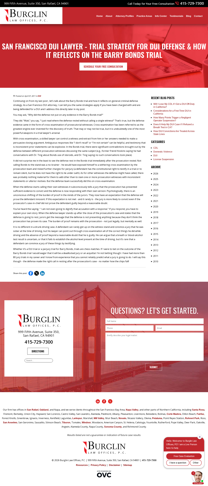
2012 (154, 250)
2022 (154, 195)
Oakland (44, 410)
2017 (154, 223)
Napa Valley (132, 410)
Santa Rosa (198, 410)
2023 (154, 190)
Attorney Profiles (125, 16)
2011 (154, 256)
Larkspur (77, 418)
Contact (198, 16)
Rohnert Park (192, 418)
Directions (38, 351)
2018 (154, 217)
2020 (154, 206)
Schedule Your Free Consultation (103, 66)
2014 (154, 239)
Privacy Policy (98, 465)
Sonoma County (113, 427)
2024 (154, 184)
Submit (154, 367)
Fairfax (200, 414)
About (109, 16)
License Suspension (163, 159)
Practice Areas (144, 16)
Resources (82, 465)
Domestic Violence (162, 151)
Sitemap (127, 465)
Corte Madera (174, 414)
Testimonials (176, 16)
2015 (154, 234)
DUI (39, 96)
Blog (188, 16)
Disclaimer (114, 465)
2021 (154, 201)
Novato (122, 418)
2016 (154, 228)
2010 (154, 261)
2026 (154, 173)
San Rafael (32, 410)
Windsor (86, 422)
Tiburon (66, 422)
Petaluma (157, 418)
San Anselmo (10, 422)
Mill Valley (99, 418)
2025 (154, 179)
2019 (154, 212)
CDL (155, 148)
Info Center (161, 16)
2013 (154, 244)
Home (99, 16)
